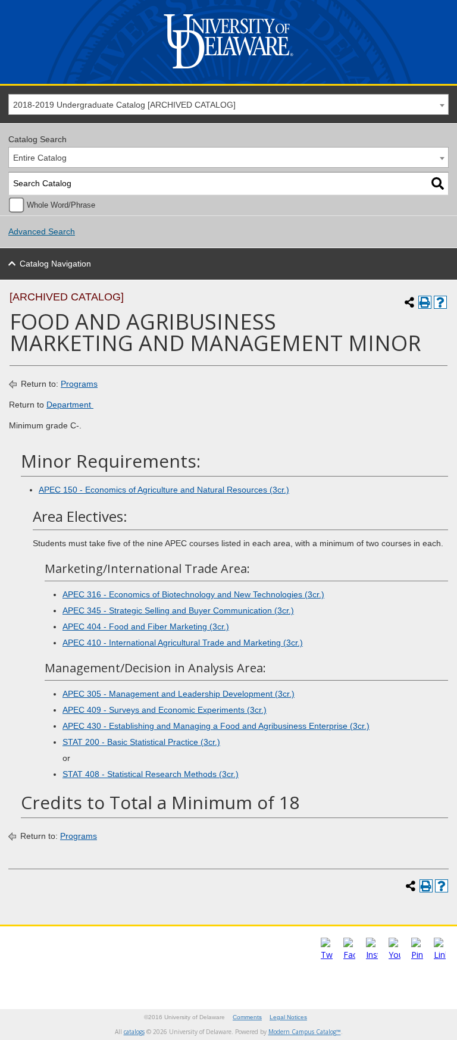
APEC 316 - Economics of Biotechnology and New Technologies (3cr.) (193, 594)
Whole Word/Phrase (61, 205)
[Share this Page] (409, 302)
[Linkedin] (440, 954)
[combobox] (228, 104)
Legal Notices (288, 1017)
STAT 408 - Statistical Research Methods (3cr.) (150, 774)
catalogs (134, 1032)
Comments (247, 1017)
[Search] (438, 183)
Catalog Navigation (55, 263)
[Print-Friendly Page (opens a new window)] (424, 302)
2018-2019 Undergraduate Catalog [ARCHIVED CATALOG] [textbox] (124, 104)
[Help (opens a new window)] (440, 302)
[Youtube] (394, 954)
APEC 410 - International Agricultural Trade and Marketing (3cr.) (182, 642)
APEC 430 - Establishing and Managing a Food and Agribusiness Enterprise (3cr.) (216, 726)
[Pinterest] (417, 954)
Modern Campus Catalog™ (304, 1032)
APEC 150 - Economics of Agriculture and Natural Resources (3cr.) (164, 489)
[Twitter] (327, 954)
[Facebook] (349, 954)
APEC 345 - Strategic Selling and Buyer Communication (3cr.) (178, 610)
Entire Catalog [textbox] (40, 157)
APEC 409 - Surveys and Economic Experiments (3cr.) (164, 710)
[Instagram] (372, 954)
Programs (79, 384)
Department (69, 404)
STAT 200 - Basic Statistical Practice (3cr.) (141, 742)
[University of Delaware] (228, 71)
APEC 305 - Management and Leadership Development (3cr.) (178, 693)
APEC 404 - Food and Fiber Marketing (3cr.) (145, 626)
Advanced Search (41, 231)
